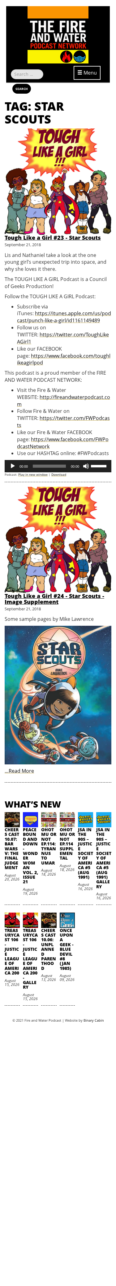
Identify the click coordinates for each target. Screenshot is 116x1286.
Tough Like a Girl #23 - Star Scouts (53, 237)
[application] (58, 466)
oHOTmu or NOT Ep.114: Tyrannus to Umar (48, 846)
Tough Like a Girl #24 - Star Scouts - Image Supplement (54, 599)
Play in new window (33, 474)
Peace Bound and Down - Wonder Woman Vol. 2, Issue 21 (30, 856)
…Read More (19, 770)
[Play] (13, 466)
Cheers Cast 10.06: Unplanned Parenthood (48, 949)
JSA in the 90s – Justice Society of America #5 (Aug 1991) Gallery (103, 858)
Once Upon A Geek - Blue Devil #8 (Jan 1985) (66, 949)
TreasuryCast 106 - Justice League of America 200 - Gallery (30, 958)
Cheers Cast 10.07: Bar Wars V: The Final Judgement (12, 848)
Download (58, 474)
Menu (89, 72)
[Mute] (86, 466)
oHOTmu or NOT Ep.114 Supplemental (67, 844)
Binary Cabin (94, 1020)
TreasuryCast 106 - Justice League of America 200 (12, 951)
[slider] (99, 465)
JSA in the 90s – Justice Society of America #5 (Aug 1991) (85, 853)
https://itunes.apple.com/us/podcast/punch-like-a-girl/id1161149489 (64, 317)
